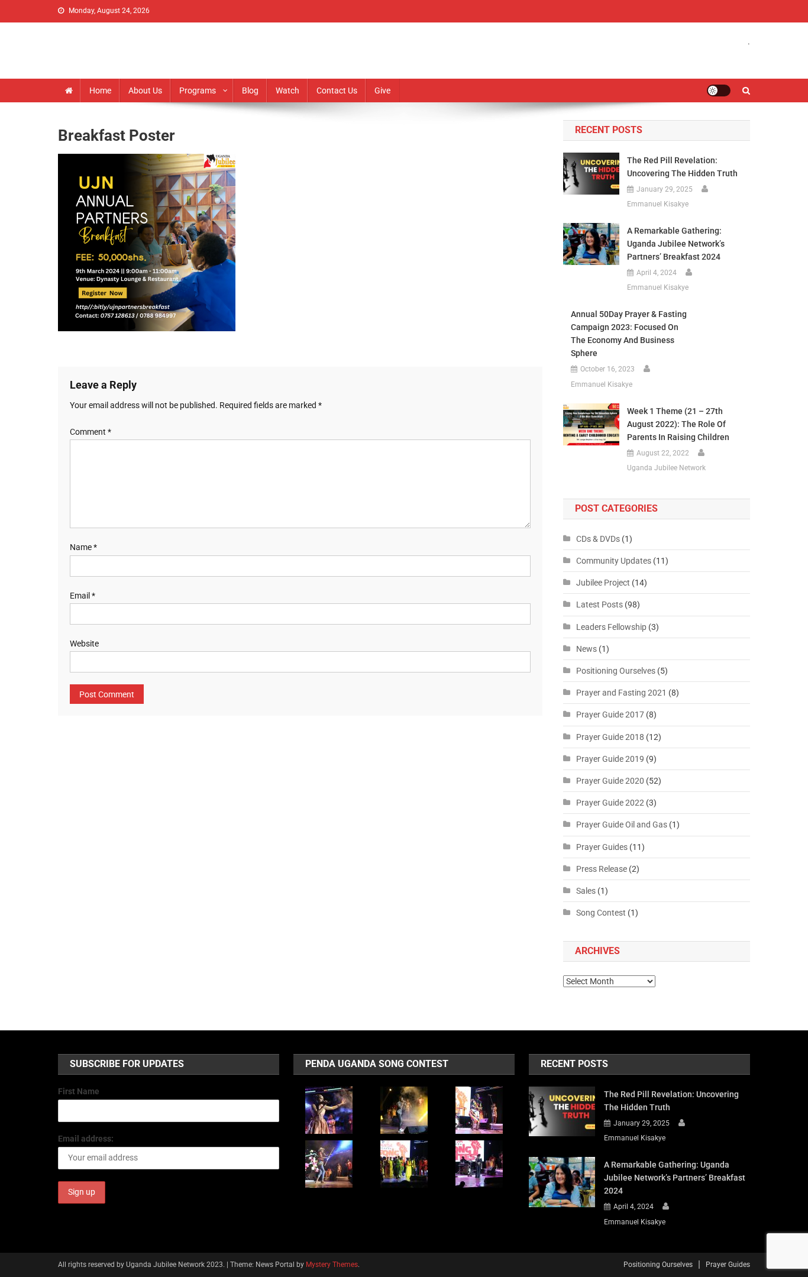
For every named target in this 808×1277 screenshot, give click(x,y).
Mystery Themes (332, 1264)
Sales (586, 890)
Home (100, 90)
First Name (78, 1091)
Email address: (86, 1138)
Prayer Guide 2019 (610, 759)
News (586, 649)
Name (83, 547)
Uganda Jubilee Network (666, 468)
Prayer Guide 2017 (610, 714)
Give (382, 90)
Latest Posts (599, 604)
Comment (90, 432)
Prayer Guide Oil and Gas (621, 824)
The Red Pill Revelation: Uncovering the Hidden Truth (682, 167)
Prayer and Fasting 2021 (621, 692)
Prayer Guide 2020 (610, 780)
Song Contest (601, 912)
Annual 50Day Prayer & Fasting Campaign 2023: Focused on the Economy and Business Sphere (629, 333)
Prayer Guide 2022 (610, 802)
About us (145, 90)
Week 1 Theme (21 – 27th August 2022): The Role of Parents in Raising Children (678, 424)
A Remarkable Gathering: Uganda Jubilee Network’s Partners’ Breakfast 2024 (676, 243)
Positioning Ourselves (615, 670)
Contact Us (336, 90)
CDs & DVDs (598, 539)
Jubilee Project (603, 582)
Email (82, 595)
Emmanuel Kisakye (658, 204)
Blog (250, 90)
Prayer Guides (602, 847)
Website (84, 643)
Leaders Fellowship (611, 627)
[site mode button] (719, 90)
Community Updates (613, 560)
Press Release (601, 869)
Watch (287, 90)
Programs (197, 90)
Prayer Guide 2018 (610, 737)
